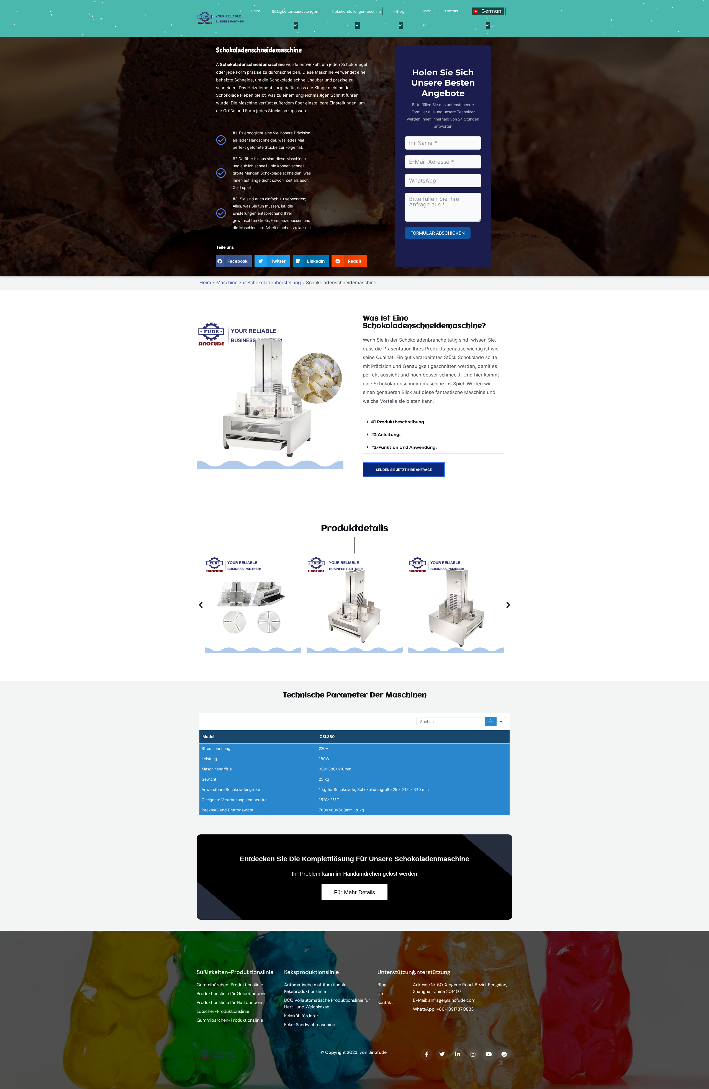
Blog (400, 11)
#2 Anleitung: (385, 434)
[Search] (491, 721)
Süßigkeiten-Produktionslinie (235, 972)
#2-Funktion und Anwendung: (404, 447)
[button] (234, 261)
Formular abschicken (437, 233)
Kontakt (451, 11)
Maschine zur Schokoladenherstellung (258, 282)
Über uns (426, 17)
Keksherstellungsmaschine (356, 11)
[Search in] (501, 721)
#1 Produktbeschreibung (397, 421)
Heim (255, 11)
